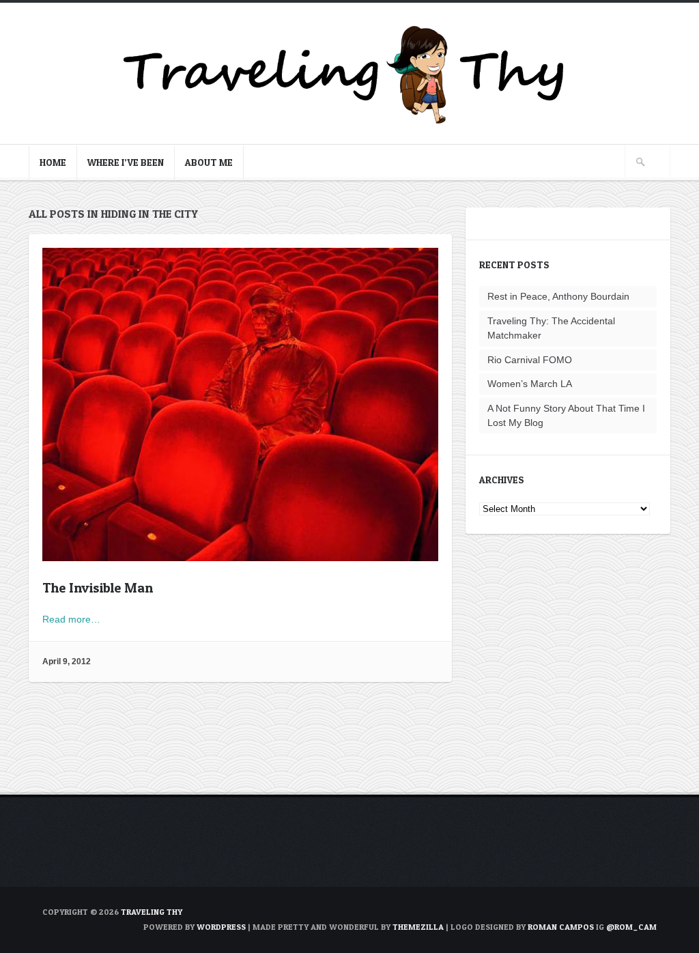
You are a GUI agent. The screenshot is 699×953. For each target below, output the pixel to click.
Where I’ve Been (125, 162)
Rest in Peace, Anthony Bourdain (558, 296)
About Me (209, 162)
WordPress (221, 927)
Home (53, 162)
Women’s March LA (529, 383)
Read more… (71, 619)
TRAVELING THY (151, 912)
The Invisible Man (97, 588)
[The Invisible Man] (240, 553)
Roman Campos (561, 927)
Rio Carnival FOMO (529, 359)
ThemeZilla (418, 927)
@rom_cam (631, 927)
